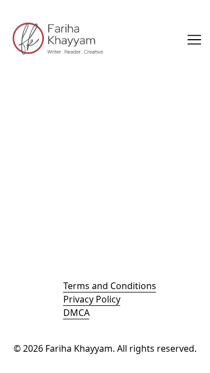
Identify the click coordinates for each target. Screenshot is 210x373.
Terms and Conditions (109, 286)
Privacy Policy (91, 299)
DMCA (76, 312)
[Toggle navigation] (194, 39)
